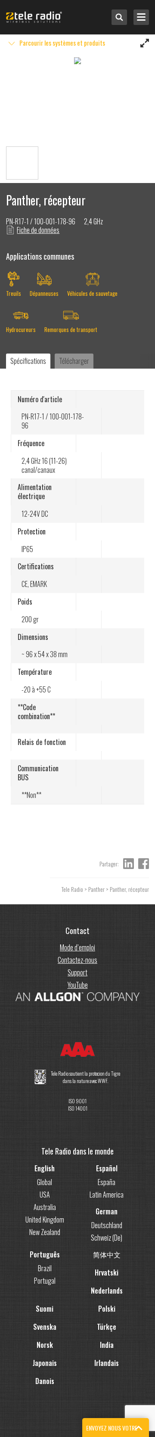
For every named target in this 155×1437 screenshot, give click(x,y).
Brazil (45, 1268)
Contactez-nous (77, 960)
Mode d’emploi (77, 947)
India (107, 1345)
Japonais (45, 1363)
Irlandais (106, 1363)
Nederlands (107, 1290)
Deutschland (106, 1225)
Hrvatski (106, 1272)
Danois (44, 1381)
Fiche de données (38, 230)
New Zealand (44, 1232)
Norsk (45, 1345)
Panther (96, 889)
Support (77, 972)
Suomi (44, 1309)
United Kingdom (44, 1219)
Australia (45, 1207)
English (44, 1168)
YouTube (78, 985)
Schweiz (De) (106, 1237)
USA (45, 1194)
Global (44, 1182)
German (107, 1211)
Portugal (45, 1281)
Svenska (44, 1327)
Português (45, 1254)
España (106, 1182)
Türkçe (106, 1327)
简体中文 (107, 1254)
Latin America (107, 1194)
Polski (106, 1309)
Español (107, 1168)
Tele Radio (72, 889)
